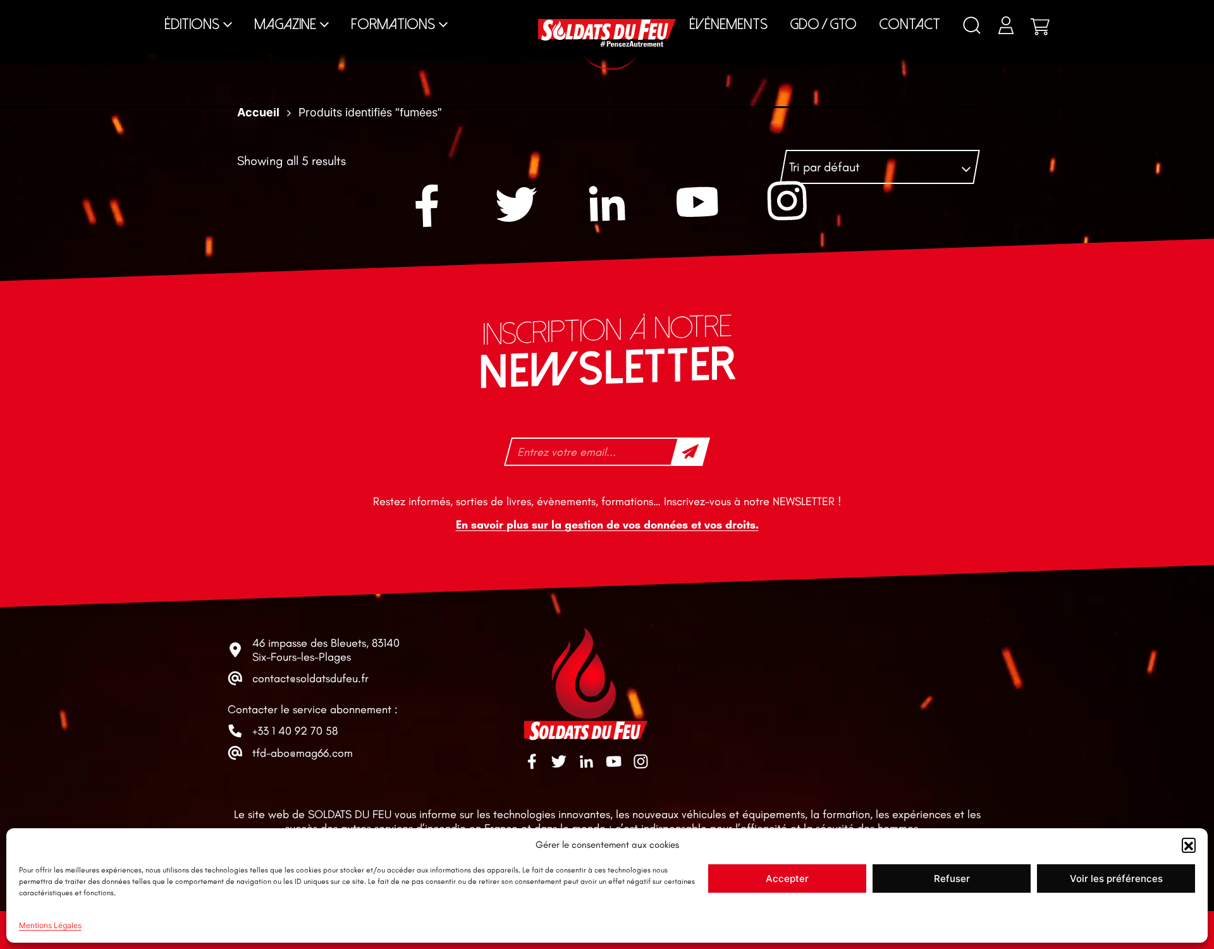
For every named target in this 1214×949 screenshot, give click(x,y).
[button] (1188, 844)
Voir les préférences (1116, 878)
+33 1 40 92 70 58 (295, 731)
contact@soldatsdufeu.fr (310, 678)
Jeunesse (693, 12)
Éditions (191, 24)
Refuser (952, 878)
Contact (909, 24)
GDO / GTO (823, 24)
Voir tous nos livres (959, 12)
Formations (393, 24)
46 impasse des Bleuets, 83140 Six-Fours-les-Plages (326, 650)
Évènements (728, 24)
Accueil (258, 112)
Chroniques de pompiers (499, 12)
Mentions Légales (50, 925)
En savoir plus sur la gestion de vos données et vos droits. (607, 525)
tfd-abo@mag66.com (302, 753)
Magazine (285, 24)
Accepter (787, 878)
